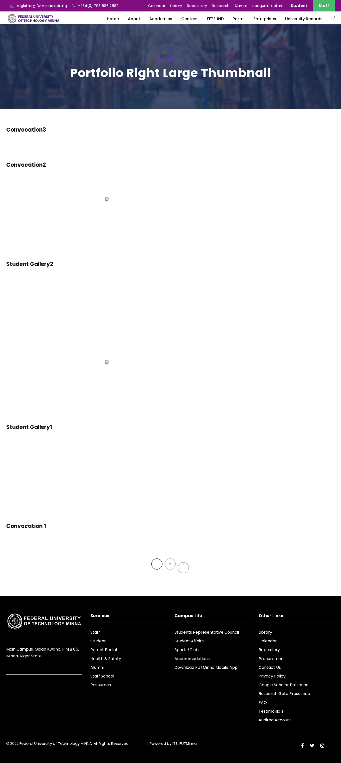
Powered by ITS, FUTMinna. (173, 743)
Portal (239, 19)
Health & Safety (105, 659)
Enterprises (265, 19)
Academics (160, 19)
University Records (304, 19)
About (134, 19)
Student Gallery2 (29, 264)
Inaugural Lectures (269, 5)
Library (176, 5)
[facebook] (302, 745)
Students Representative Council (206, 632)
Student (98, 641)
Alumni (240, 5)
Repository (197, 5)
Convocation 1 (26, 526)
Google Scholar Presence (284, 685)
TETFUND (215, 19)
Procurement (272, 659)
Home (113, 19)
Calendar (156, 5)
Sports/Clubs (187, 650)
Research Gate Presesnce (284, 693)
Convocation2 (26, 165)
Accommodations (192, 659)
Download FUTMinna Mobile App (206, 667)
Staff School (102, 676)
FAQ (263, 702)
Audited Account (275, 720)
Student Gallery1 (29, 427)
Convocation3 (26, 130)
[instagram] (322, 745)
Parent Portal (103, 650)
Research (220, 5)
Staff (324, 5)
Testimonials (271, 711)
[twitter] (312, 745)
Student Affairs (189, 641)
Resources (100, 685)
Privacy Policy (272, 676)
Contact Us (270, 667)
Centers (189, 19)
